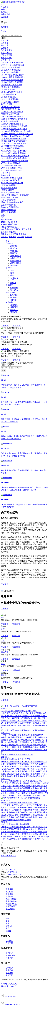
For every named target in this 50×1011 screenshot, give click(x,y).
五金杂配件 (15, 266)
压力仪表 (14, 248)
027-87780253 (12, 872)
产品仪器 (4, 7)
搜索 (3, 38)
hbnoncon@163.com (14, 874)
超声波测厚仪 (15, 263)
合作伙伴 (14, 300)
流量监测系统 (15, 261)
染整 (12, 273)
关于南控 (4, 17)
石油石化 (14, 278)
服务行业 (4, 9)
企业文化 (14, 310)
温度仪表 (14, 253)
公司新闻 (14, 288)
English (4, 31)
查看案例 (16, 624)
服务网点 (14, 295)
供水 (12, 275)
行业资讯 (14, 290)
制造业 (13, 283)
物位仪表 (14, 251)
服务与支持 (5, 14)
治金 (12, 270)
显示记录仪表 (15, 256)
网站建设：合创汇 (8, 986)
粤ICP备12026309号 (9, 984)
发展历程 (14, 307)
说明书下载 (15, 297)
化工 (12, 280)
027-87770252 (12, 869)
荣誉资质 (14, 312)
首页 (3, 4)
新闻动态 (4, 12)
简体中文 (4, 27)
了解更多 (4, 624)
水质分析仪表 (15, 258)
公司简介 (14, 305)
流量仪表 (14, 246)
